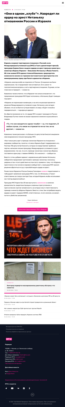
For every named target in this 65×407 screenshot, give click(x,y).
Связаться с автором (32, 202)
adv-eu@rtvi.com (19, 361)
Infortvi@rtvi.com (24, 355)
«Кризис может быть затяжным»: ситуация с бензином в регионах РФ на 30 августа (32, 296)
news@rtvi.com (20, 357)
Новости (7, 9)
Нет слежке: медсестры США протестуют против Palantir (23, 308)
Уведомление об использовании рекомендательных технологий (26, 380)
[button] (63, 2)
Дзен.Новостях (13, 371)
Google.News (10, 373)
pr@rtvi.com (19, 359)
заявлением (41, 183)
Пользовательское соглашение (15, 329)
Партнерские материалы (13, 363)
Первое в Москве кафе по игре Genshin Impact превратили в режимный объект (30, 302)
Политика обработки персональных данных (18, 331)
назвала (44, 171)
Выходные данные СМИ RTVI (14, 326)
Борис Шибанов (32, 200)
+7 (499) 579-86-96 (14, 353)
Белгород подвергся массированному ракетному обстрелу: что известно (31, 287)
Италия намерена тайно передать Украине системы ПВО (23, 314)
